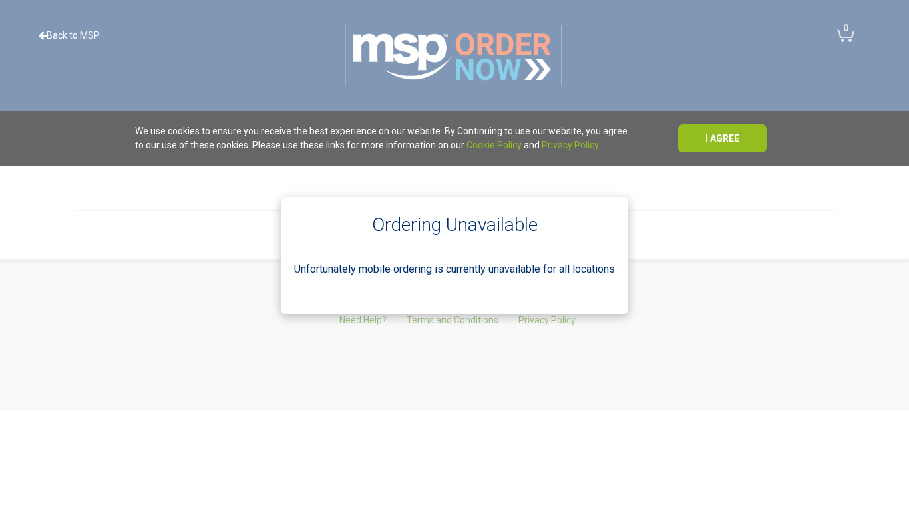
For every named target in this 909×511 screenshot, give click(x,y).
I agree (722, 138)
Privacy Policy (570, 145)
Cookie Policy (494, 145)
